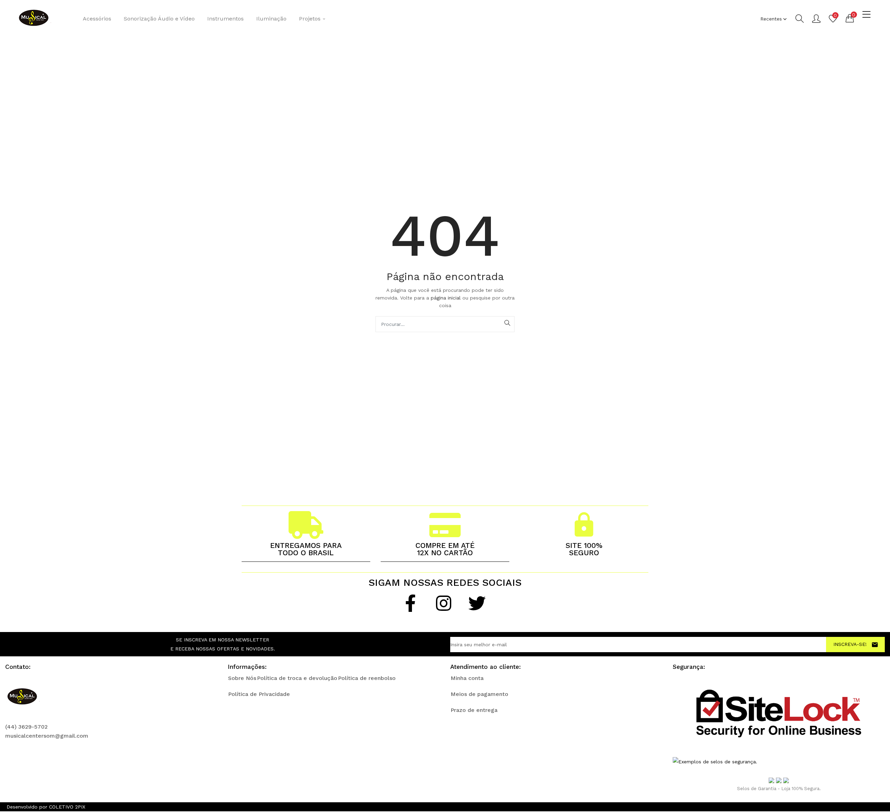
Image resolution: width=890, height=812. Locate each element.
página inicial (446, 298)
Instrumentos (225, 18)
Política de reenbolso (367, 678)
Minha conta (467, 678)
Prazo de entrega (474, 710)
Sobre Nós (242, 678)
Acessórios (97, 18)
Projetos (310, 18)
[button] (850, 18)
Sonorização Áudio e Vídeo (159, 18)
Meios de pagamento (479, 694)
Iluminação (271, 18)
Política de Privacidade (259, 694)
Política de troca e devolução (297, 678)
